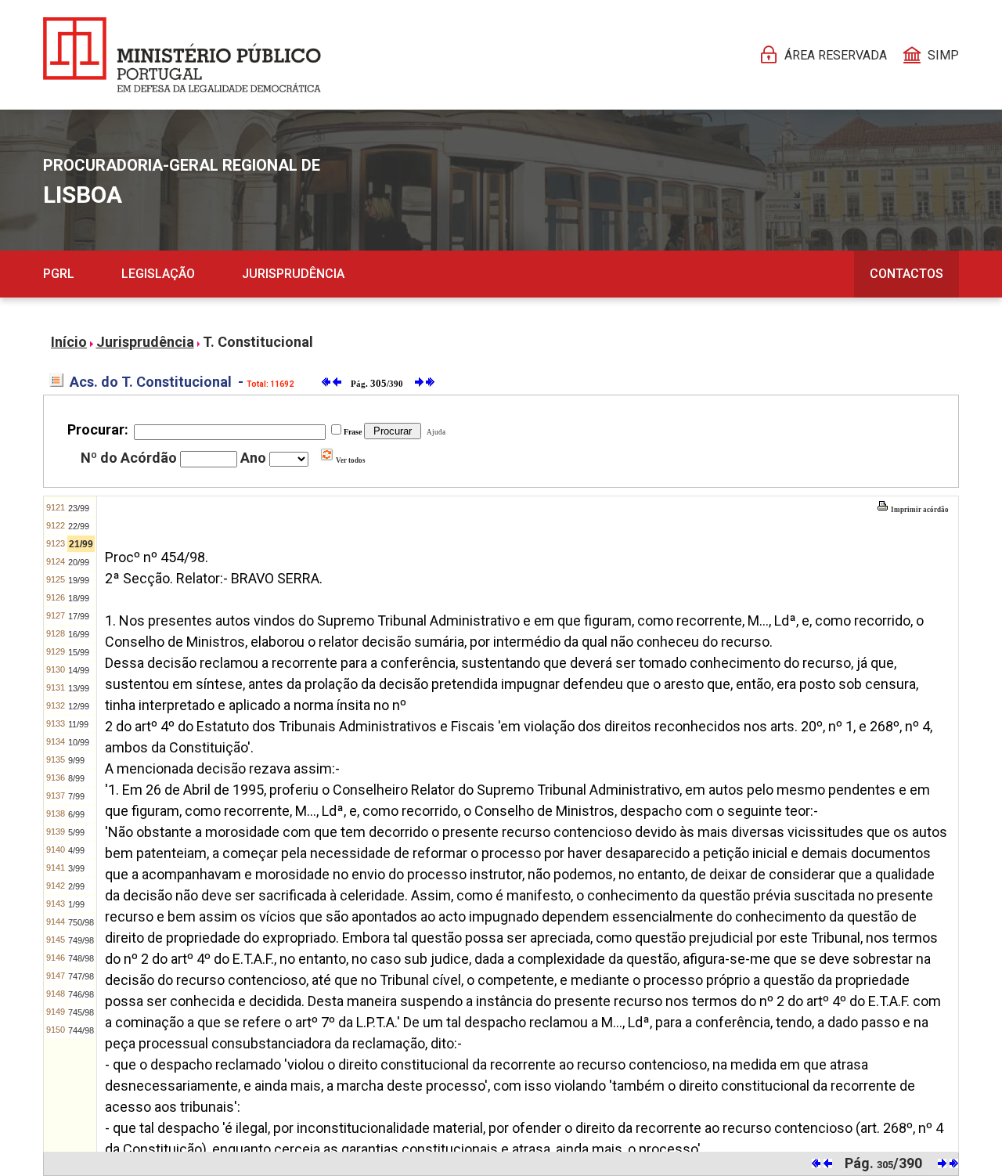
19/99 (78, 580)
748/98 (81, 958)
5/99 (76, 832)
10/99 (78, 742)
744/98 (81, 1030)
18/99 (78, 598)
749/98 (81, 940)
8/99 (76, 778)
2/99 (76, 886)
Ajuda (434, 432)
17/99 (78, 616)
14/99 (78, 670)
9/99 (76, 760)
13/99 (78, 688)
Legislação (158, 273)
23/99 (78, 508)
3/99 (76, 868)
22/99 (78, 526)
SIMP (943, 55)
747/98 (81, 976)
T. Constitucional (258, 342)
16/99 (78, 634)
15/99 (78, 652)
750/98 (81, 922)
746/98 (81, 994)
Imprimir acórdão (919, 510)
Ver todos (350, 460)
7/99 (76, 796)
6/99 (76, 814)
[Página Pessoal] (182, 54)
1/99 (76, 904)
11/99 (78, 724)
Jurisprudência (293, 273)
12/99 (78, 706)
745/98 (81, 1012)
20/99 (78, 562)
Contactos (906, 273)
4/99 (76, 850)
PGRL (58, 273)
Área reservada (835, 55)
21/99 (81, 544)
